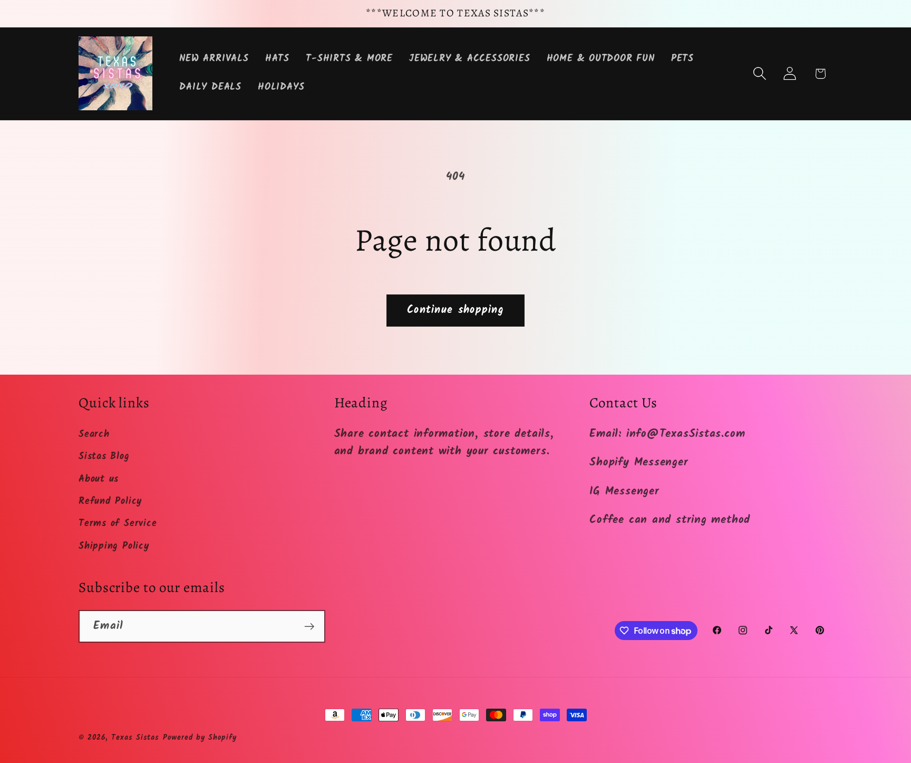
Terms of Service (118, 523)
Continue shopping (455, 310)
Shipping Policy (114, 546)
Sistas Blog (104, 456)
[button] (760, 74)
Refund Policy (110, 501)
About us (99, 479)
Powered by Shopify (199, 738)
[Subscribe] (309, 626)
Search (94, 434)
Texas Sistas (135, 738)
